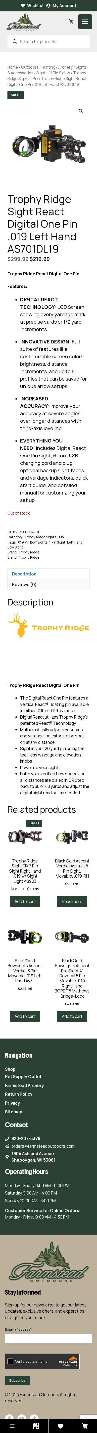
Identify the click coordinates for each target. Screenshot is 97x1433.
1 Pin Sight (57, 542)
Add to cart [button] (25, 901)
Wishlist (35, 5)
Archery (65, 67)
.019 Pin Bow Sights (32, 542)
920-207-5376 (25, 1138)
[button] (80, 111)
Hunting (48, 67)
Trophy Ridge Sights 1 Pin (44, 537)
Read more (72, 901)
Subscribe (17, 1380)
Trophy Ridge (28, 552)
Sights (42, 73)
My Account (64, 5)
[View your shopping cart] (71, 21)
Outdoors (30, 67)
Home (12, 67)
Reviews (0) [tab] (24, 584)
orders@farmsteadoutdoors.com (43, 1146)
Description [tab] (24, 574)
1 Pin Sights (60, 73)
